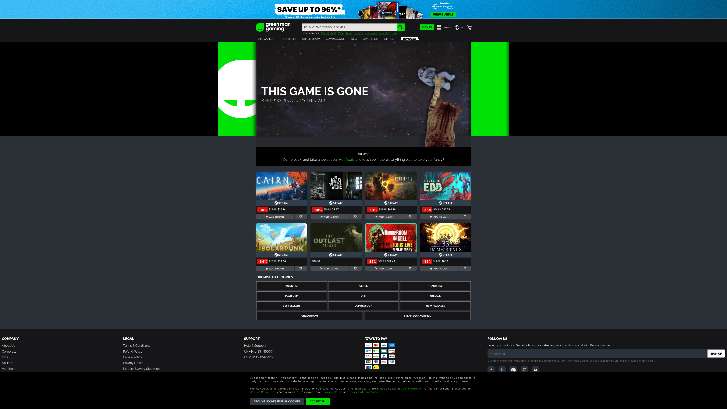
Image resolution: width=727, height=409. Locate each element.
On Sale (435, 295)
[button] (267, 39)
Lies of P (384, 33)
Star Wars (371, 33)
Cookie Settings (411, 388)
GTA (394, 33)
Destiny (358, 33)
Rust (349, 33)
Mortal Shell (328, 33)
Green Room (309, 315)
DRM (363, 295)
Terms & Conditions (136, 345)
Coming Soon (363, 305)
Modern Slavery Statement (142, 368)
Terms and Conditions (363, 391)
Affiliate (7, 363)
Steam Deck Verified (417, 315)
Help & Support (255, 345)
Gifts (5, 357)
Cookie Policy (132, 357)
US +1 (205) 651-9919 (258, 357)
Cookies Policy (259, 391)
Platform (291, 295)
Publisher (292, 285)
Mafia (341, 33)
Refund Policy (132, 351)
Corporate (9, 351)
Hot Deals (347, 159)
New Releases (435, 305)
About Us (8, 345)
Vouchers (8, 368)
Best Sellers (291, 305)
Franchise (435, 285)
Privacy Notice (133, 363)
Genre (363, 285)
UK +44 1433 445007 (258, 351)
